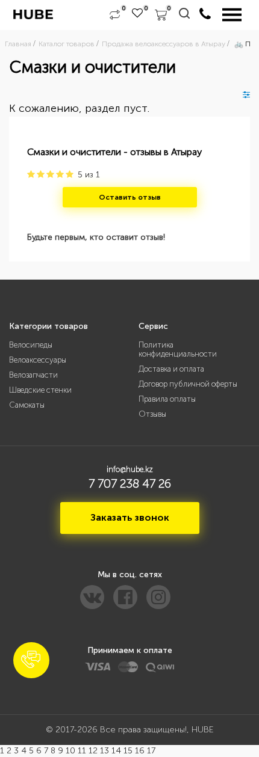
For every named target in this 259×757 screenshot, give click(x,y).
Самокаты (27, 404)
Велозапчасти (33, 374)
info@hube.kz (130, 469)
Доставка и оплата (171, 368)
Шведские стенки (40, 389)
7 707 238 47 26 (130, 483)
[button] (31, 660)
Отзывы (152, 413)
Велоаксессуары (37, 359)
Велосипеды (30, 344)
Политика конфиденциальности (178, 349)
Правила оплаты (167, 398)
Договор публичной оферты (188, 383)
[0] (115, 15)
